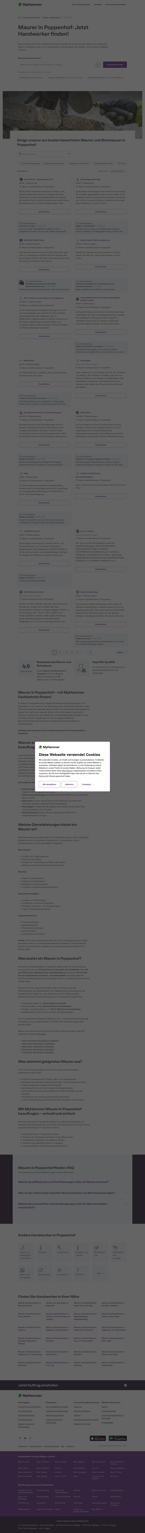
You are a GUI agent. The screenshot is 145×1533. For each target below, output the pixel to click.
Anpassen (86, 784)
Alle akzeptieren (49, 784)
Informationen (67, 770)
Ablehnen (69, 784)
